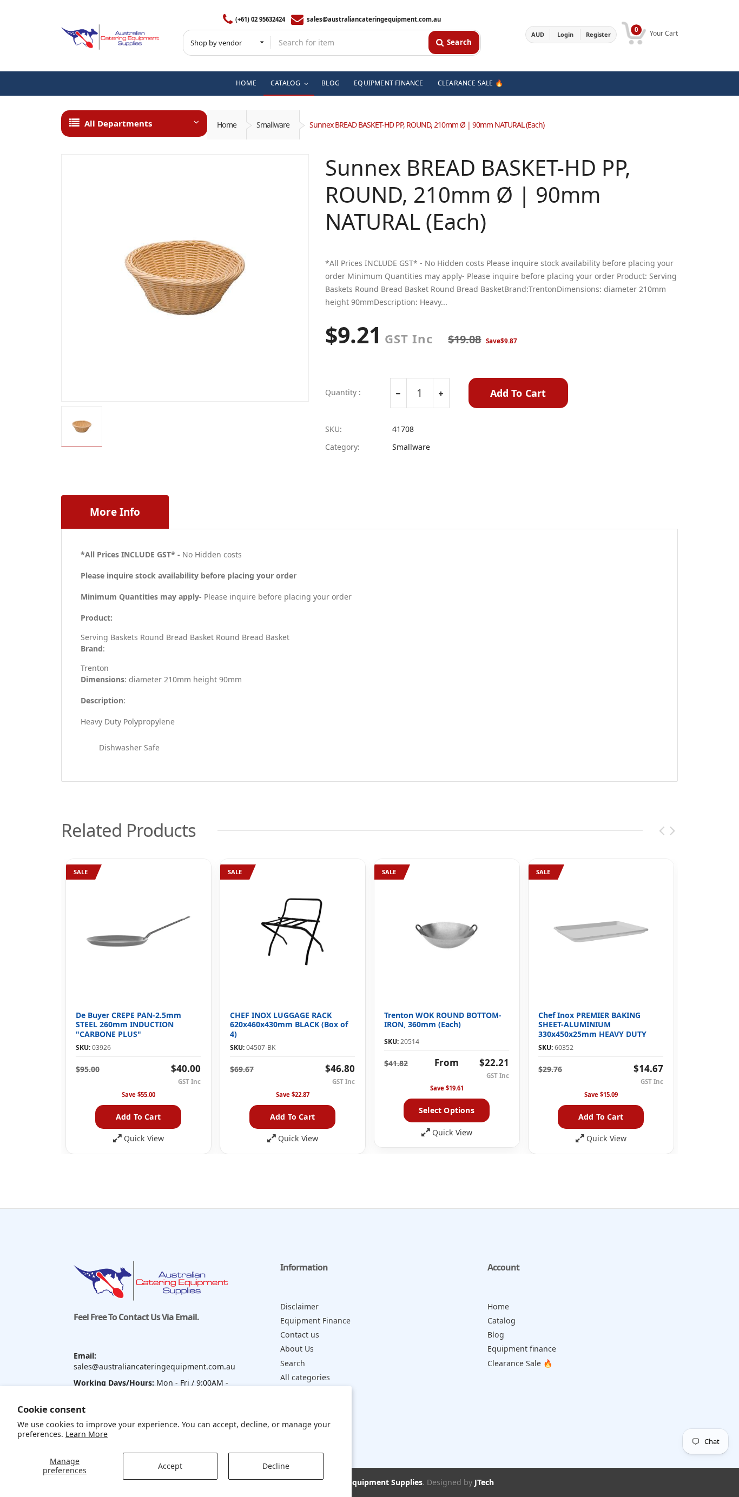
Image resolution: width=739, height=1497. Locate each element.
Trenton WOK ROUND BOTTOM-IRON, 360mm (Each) (443, 1020)
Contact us (299, 1334)
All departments (118, 123)
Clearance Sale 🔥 (520, 1363)
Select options (446, 1110)
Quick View (144, 1138)
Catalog (501, 1320)
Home (226, 124)
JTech (484, 1482)
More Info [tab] (115, 512)
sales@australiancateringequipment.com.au (373, 19)
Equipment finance (521, 1348)
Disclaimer (299, 1306)
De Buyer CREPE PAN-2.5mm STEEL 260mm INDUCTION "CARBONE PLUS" (128, 1024)
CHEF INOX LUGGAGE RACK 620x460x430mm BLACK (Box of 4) (289, 1024)
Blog (495, 1334)
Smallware (272, 124)
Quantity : (343, 392)
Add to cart (138, 1117)
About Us (297, 1348)
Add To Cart (518, 393)
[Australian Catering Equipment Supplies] (110, 34)
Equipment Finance (315, 1320)
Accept (170, 1466)
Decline (275, 1466)
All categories (305, 1377)
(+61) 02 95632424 (260, 19)
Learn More (86, 1434)
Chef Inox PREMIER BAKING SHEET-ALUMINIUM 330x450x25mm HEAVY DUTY (592, 1024)
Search (292, 1363)
